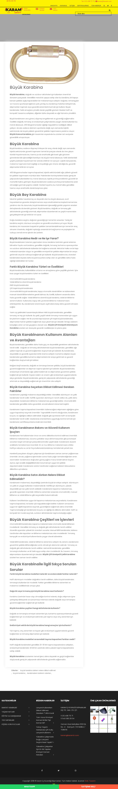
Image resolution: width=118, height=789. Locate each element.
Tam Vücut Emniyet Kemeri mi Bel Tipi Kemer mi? (44, 720)
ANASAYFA (53, 6)
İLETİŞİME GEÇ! (88, 786)
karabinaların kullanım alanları (39, 673)
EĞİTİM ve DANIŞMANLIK (11, 716)
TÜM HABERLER (96, 6)
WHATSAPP (29, 786)
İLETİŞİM (72, 6)
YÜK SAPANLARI (8, 720)
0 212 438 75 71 (67, 715)
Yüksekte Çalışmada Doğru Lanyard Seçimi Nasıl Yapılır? (45, 739)
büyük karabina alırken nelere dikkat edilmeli (38, 670)
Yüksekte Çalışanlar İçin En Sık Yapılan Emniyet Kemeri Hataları (44, 750)
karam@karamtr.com (70, 735)
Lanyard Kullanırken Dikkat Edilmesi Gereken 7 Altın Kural (45, 710)
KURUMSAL (63, 6)
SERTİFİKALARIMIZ (83, 6)
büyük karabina (19, 673)
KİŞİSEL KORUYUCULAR (11, 724)
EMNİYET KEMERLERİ (9, 707)
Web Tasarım (90, 781)
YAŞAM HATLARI (8, 712)
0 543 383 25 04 (67, 718)
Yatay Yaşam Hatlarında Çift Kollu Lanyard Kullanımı (44, 730)
